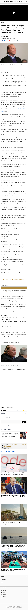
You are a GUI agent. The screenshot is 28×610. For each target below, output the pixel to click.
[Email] (15, 40)
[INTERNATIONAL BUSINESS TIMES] (14, 2)
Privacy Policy (13, 291)
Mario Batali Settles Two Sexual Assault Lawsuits (14, 321)
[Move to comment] (17, 40)
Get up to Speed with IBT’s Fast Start (19, 444)
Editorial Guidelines (20, 369)
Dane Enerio (5, 36)
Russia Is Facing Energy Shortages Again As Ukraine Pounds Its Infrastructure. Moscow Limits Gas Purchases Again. (14, 497)
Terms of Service (5, 291)
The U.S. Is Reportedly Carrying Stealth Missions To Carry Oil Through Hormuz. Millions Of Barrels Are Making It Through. (13, 546)
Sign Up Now (7, 446)
